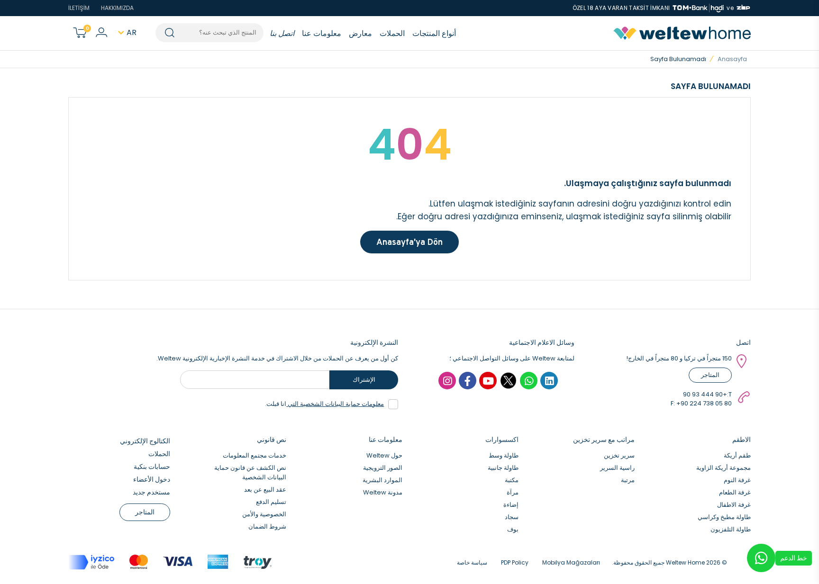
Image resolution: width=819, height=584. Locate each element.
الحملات (392, 33)
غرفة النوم (737, 480)
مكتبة (512, 480)
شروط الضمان (267, 526)
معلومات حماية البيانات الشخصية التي (335, 403)
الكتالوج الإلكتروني (145, 441)
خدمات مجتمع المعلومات (254, 455)
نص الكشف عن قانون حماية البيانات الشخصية (250, 472)
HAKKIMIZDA (117, 8)
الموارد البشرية (382, 480)
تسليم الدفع (271, 501)
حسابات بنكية (152, 466)
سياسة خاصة (472, 562)
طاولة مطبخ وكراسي (724, 516)
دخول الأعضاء (151, 479)
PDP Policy (514, 562)
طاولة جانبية (503, 467)
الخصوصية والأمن (264, 514)
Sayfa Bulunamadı (678, 58)
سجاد (512, 516)
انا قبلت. (324, 403)
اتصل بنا (282, 33)
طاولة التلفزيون (730, 529)
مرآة (513, 492)
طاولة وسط (504, 455)
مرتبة (628, 480)
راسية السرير (617, 467)
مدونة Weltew (382, 492)
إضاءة (511, 504)
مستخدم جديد (151, 492)
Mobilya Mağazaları (571, 562)
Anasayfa (732, 58)
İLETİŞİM (79, 8)
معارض (360, 33)
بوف (513, 529)
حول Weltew (384, 455)
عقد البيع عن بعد (265, 489)
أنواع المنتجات (434, 33)
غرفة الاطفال (734, 504)
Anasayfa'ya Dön (409, 241)
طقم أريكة (737, 455)
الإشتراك (364, 379)
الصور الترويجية (382, 467)
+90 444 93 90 (705, 394)
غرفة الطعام (735, 492)
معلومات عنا (321, 33)
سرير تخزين (619, 455)
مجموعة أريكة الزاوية (723, 467)
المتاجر (710, 374)
